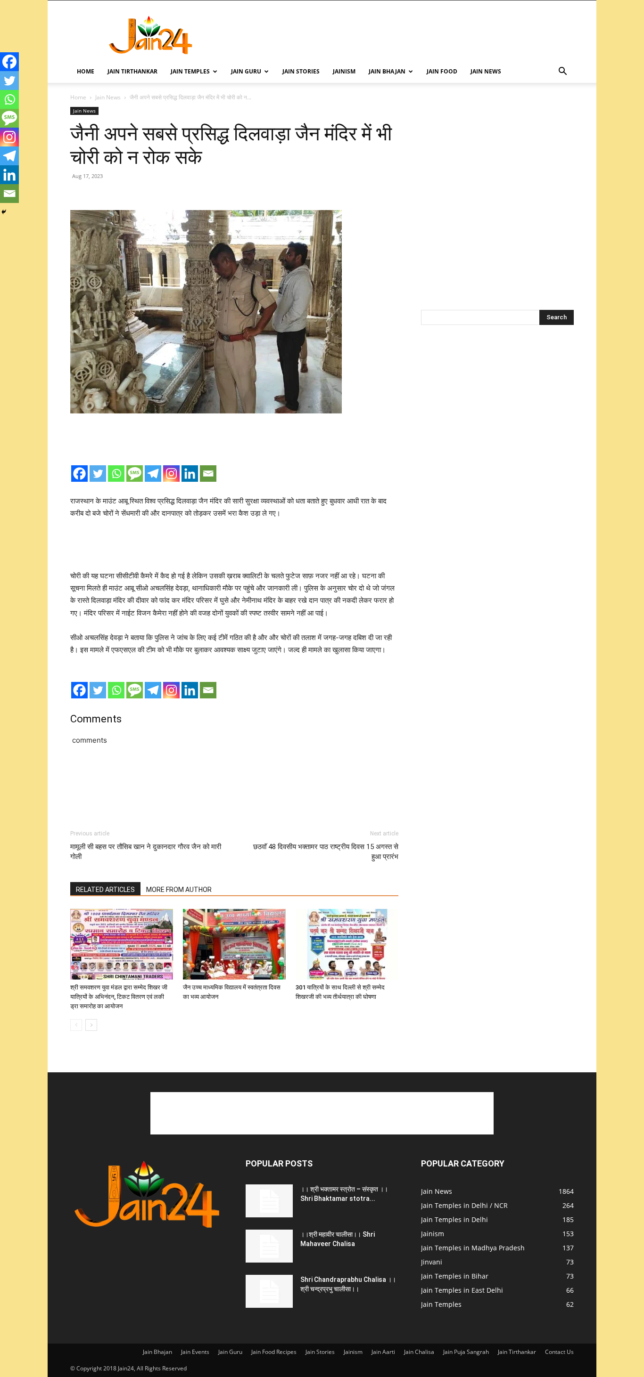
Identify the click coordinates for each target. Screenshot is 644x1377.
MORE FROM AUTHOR (179, 889)
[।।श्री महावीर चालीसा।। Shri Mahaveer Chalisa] (269, 1246)
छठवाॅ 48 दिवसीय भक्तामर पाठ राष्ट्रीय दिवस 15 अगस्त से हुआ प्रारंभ (325, 851)
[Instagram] (171, 473)
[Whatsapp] (116, 473)
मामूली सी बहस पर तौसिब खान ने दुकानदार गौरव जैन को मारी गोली (145, 851)
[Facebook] (79, 473)
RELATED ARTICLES (105, 889)
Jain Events (195, 1352)
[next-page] (91, 1025)
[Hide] (4, 212)
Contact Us (559, 1352)
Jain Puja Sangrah (466, 1352)
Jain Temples (190, 71)
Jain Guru (246, 71)
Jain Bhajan (387, 71)
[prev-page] (76, 1025)
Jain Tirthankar (132, 71)
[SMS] (134, 473)
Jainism (344, 71)
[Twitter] (98, 473)
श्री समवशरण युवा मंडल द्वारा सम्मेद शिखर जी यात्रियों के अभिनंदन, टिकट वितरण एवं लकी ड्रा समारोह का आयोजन (118, 997)
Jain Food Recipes (274, 1352)
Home (85, 71)
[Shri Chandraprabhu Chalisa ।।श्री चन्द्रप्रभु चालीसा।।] (269, 1291)
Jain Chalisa (419, 1352)
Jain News (486, 71)
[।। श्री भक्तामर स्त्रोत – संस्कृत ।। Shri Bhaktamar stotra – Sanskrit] (269, 1200)
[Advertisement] (402, 35)
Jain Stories (301, 71)
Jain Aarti (383, 1352)
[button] (562, 72)
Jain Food (442, 71)
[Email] (208, 473)
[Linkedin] (190, 473)
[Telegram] (153, 473)
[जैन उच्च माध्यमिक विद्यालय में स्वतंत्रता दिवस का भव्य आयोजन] (234, 944)
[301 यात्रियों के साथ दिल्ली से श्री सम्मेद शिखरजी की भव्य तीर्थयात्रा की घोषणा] (347, 944)
